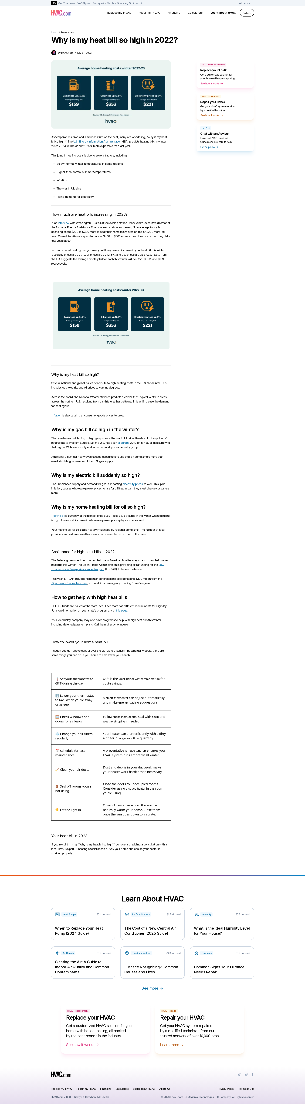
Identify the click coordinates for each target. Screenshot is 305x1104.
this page (121, 610)
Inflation (56, 415)
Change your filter (127, 738)
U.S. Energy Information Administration (97, 141)
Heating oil (58, 515)
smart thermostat (117, 698)
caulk (155, 716)
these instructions (124, 716)
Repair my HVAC (149, 12)
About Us (164, 1088)
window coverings (124, 805)
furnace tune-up (135, 750)
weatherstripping (114, 721)
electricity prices (132, 484)
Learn (54, 32)
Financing (174, 12)
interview (63, 223)
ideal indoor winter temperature (139, 679)
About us (244, 3)
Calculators (195, 12)
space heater (136, 788)
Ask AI (247, 12)
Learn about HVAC (223, 12)
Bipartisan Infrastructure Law (69, 583)
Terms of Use (246, 1088)
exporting (123, 442)
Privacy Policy (226, 1088)
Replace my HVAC (119, 12)
